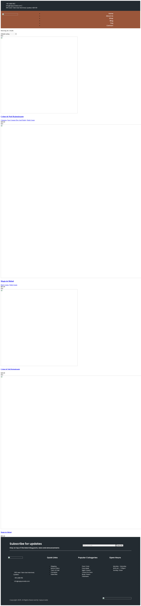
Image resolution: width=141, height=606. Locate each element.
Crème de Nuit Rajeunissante (12, 117)
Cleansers (4, 120)
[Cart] (137, 19)
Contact (110, 25)
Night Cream (31, 120)
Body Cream (5, 285)
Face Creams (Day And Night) (16, 120)
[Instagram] (129, 5)
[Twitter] (123, 5)
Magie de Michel (7, 281)
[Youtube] (31, 589)
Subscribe (119, 545)
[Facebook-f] (116, 5)
